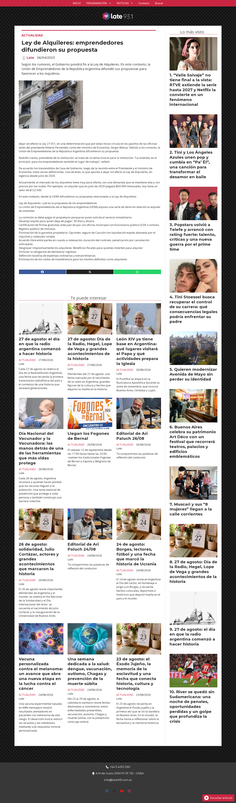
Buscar (159, 3)
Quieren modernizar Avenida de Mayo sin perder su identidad (193, 374)
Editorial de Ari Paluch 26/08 (132, 436)
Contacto (143, 3)
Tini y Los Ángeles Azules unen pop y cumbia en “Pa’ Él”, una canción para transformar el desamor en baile (191, 164)
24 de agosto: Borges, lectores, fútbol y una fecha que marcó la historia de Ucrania (136, 554)
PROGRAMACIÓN (96, 3)
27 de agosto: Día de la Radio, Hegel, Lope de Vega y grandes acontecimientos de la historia (90, 349)
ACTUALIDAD (32, 35)
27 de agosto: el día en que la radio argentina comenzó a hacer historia (40, 346)
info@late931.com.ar (118, 779)
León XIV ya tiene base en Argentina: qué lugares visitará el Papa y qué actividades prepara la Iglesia (137, 351)
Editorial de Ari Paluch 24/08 (83, 547)
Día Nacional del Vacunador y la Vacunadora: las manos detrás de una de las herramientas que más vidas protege (41, 448)
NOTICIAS (123, 3)
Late (30, 58)
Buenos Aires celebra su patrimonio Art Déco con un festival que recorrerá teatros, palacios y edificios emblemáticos (193, 442)
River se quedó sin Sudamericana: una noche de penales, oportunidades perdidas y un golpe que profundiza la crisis (192, 706)
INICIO (77, 3)
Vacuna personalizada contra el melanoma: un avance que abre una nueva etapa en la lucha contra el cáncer (41, 674)
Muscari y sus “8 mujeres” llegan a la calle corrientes (191, 509)
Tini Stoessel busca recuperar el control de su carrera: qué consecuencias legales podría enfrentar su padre (193, 309)
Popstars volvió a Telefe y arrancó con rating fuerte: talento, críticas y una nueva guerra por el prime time (193, 237)
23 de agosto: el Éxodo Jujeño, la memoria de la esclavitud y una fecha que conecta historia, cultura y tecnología (136, 674)
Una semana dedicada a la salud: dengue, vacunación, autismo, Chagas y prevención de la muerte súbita (90, 671)
